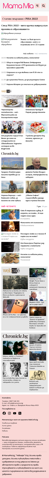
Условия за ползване (9, 423)
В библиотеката (27, 225)
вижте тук (31, 447)
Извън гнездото (27, 239)
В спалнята (25, 219)
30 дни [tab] (44, 206)
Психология (25, 260)
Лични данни (6, 426)
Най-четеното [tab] (41, 54)
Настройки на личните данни (13, 449)
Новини (5, 431)
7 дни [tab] (39, 206)
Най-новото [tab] (28, 54)
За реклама (6, 428)
